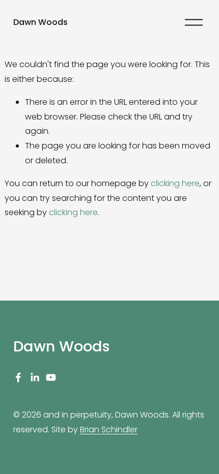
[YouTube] (51, 377)
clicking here (175, 183)
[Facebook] (18, 377)
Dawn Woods (40, 22)
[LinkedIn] (35, 377)
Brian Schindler (109, 429)
